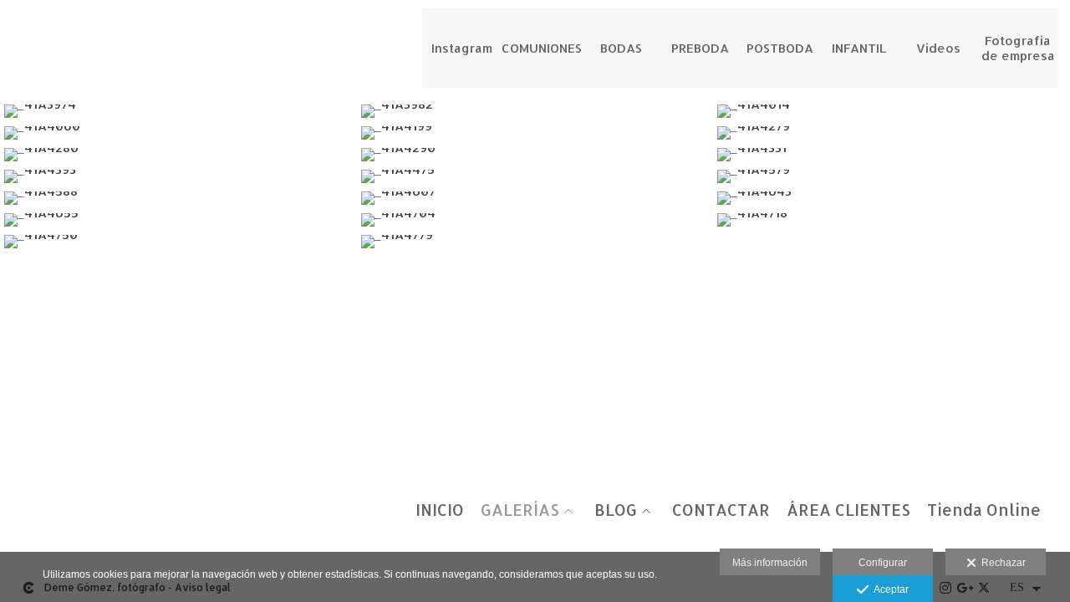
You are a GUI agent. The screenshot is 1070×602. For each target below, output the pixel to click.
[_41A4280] (178, 154)
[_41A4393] (178, 176)
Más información (770, 563)
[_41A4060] (178, 133)
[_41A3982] (535, 111)
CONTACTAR (721, 510)
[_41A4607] (535, 198)
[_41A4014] (891, 111)
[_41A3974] (178, 111)
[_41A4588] (178, 198)
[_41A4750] (178, 241)
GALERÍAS (520, 510)
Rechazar (1001, 563)
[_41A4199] (535, 133)
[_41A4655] (178, 220)
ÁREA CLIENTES (848, 510)
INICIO (439, 510)
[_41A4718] (891, 220)
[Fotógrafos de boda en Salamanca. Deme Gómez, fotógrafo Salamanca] (15, 31)
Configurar (883, 563)
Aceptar (889, 589)
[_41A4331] (891, 154)
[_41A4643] (891, 198)
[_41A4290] (535, 154)
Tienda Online (984, 510)
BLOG (615, 510)
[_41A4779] (535, 241)
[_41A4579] (891, 176)
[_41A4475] (535, 176)
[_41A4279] (891, 133)
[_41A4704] (535, 220)
